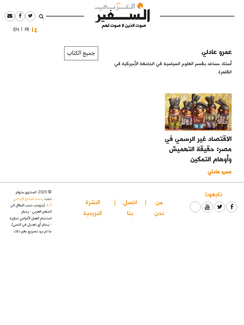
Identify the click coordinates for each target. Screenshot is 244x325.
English (14, 29)
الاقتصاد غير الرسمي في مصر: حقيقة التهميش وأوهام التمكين (198, 148)
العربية (36, 29)
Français (25, 29)
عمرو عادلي (217, 51)
